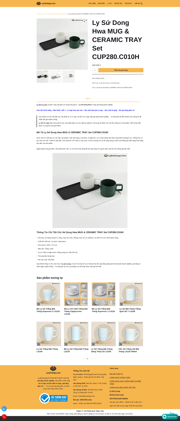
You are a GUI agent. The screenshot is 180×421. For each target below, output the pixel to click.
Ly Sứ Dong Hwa (61, 14)
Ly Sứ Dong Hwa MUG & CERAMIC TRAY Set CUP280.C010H (113, 87)
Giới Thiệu (92, 3)
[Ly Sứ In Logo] (46, 3)
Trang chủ (40, 14)
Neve (38, 418)
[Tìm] (141, 3)
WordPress (53, 418)
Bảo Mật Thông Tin (116, 374)
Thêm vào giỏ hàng (121, 70)
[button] (84, 21)
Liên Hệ (137, 3)
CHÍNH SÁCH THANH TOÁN (120, 377)
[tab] (88, 99)
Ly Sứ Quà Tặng (49, 14)
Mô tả (88, 99)
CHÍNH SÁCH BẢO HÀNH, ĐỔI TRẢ (122, 387)
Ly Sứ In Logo (42, 105)
